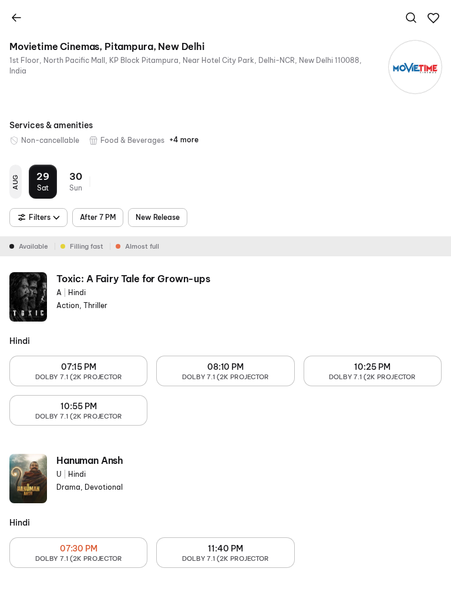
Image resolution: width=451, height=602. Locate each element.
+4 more (183, 139)
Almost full (142, 246)
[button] (433, 18)
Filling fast (86, 246)
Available (33, 246)
